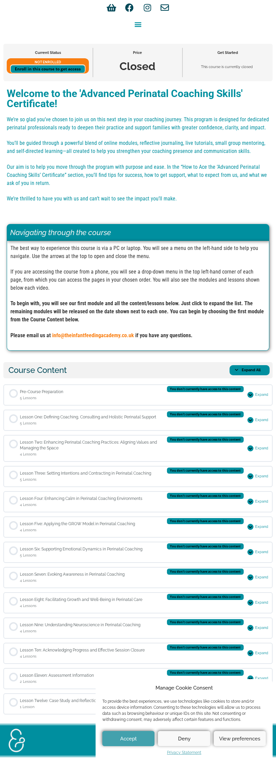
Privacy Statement (184, 752)
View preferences (239, 739)
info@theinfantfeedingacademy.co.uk (93, 335)
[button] (138, 24)
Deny (184, 739)
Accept (128, 739)
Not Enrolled (48, 62)
